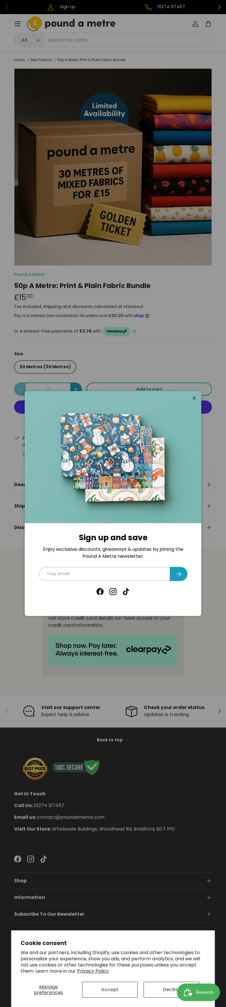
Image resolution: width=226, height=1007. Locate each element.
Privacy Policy (93, 971)
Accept (110, 989)
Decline (171, 989)
